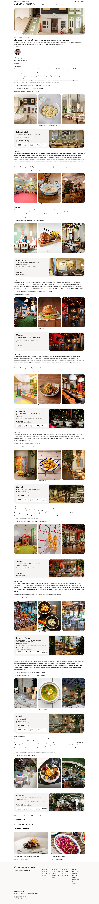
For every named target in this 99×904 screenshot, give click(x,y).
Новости (66, 5)
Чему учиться (56, 871)
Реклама (16, 893)
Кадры (74, 877)
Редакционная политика (33, 893)
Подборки (65, 871)
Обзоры (44, 869)
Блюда (58, 5)
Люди (51, 5)
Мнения (54, 873)
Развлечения (55, 875)
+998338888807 (20, 274)
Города (44, 875)
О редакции (22, 893)
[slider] (66, 139)
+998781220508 (20, 575)
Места (44, 5)
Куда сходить (25, 37)
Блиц (53, 877)
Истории (44, 871)
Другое (74, 883)
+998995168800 (20, 349)
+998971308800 (20, 347)
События (74, 875)
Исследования (76, 879)
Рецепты (64, 873)
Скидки (74, 869)
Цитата (74, 881)
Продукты (65, 875)
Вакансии (75, 873)
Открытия (75, 871)
